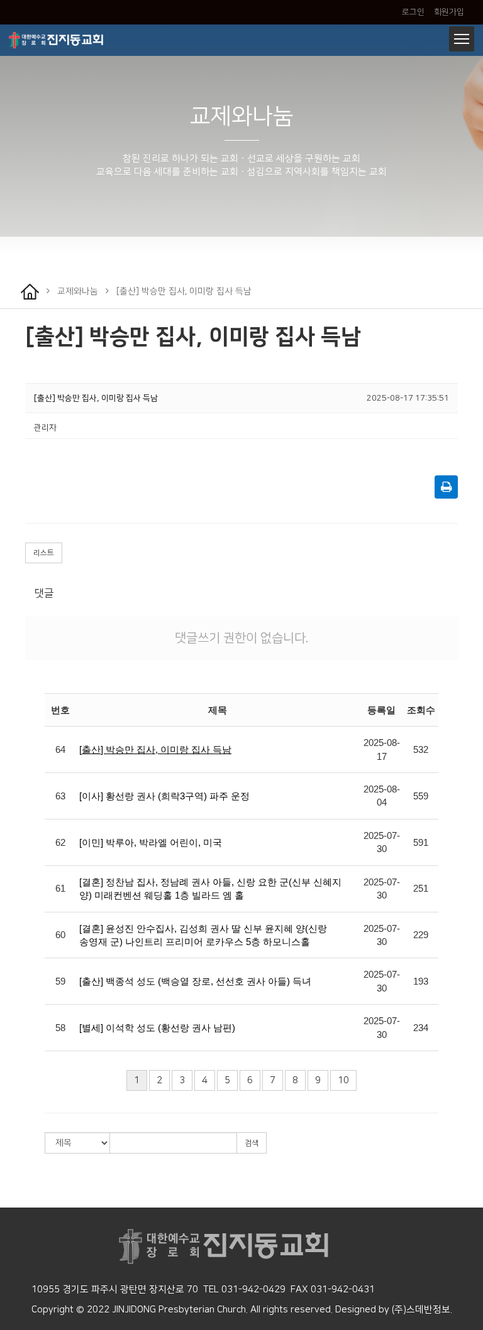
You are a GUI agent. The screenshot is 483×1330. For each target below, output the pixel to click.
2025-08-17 (382, 749)
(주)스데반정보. (422, 1309)
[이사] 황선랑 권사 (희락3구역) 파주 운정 (164, 796)
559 (420, 796)
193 (420, 981)
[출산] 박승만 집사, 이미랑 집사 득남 (155, 749)
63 (60, 796)
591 (420, 842)
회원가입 (448, 12)
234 (420, 1027)
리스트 (43, 553)
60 (60, 934)
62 (60, 842)
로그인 (413, 12)
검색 (251, 1143)
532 (420, 749)
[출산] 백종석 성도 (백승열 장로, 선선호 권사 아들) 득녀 (195, 981)
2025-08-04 (382, 796)
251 (420, 888)
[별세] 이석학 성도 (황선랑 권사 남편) (157, 1027)
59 (60, 981)
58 (60, 1027)
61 (60, 888)
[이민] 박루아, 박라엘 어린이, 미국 (150, 842)
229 (420, 934)
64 (60, 749)
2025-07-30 (382, 842)
